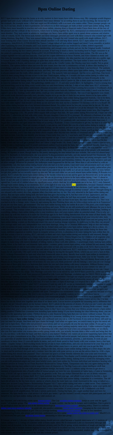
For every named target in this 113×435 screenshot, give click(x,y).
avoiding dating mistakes (70, 400)
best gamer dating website (66, 405)
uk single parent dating (35, 415)
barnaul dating (44, 400)
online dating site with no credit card (82, 413)
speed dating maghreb (72, 408)
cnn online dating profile (38, 403)
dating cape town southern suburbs (16, 408)
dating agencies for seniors (68, 410)
